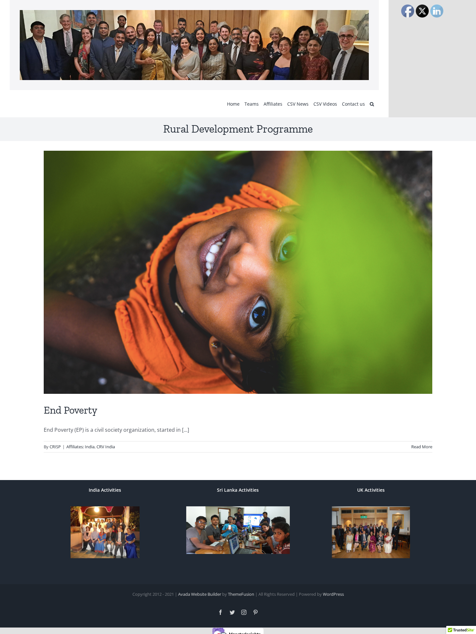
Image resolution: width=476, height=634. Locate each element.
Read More (421, 447)
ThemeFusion (241, 594)
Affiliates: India (80, 447)
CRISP (55, 447)
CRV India (105, 447)
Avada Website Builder (199, 594)
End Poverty (70, 410)
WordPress (333, 594)
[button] (372, 103)
